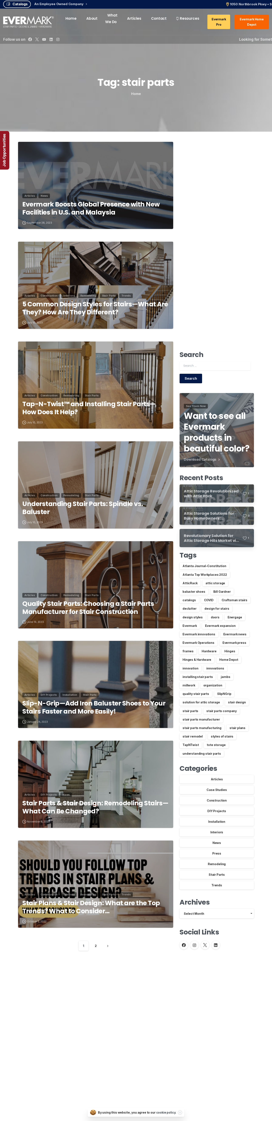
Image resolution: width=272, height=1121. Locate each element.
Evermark (190, 625)
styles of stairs (222, 736)
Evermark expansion (220, 625)
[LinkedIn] (51, 39)
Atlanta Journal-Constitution (204, 566)
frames (188, 651)
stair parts (190, 711)
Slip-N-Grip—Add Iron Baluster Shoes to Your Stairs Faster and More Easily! (93, 707)
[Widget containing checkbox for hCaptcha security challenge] (202, 1078)
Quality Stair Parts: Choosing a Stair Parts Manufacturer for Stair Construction (88, 608)
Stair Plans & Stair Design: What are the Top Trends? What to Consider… (91, 907)
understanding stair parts (202, 753)
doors (215, 617)
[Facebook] (30, 39)
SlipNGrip (224, 694)
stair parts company (221, 711)
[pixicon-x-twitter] (218, 983)
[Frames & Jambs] (56, 983)
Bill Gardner (222, 591)
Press (216, 853)
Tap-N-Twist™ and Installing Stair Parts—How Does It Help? (89, 408)
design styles (193, 617)
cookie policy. (166, 1112)
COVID (209, 600)
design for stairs (216, 608)
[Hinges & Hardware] (63, 983)
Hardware (209, 651)
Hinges (229, 651)
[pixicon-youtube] (233, 983)
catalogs (189, 600)
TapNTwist (191, 745)
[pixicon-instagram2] (225, 983)
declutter (190, 608)
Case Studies (217, 790)
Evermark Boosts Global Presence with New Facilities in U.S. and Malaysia (91, 208)
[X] (37, 39)
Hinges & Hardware (197, 659)
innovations (215, 668)
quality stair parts (196, 694)
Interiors (216, 832)
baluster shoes (194, 591)
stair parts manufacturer (201, 719)
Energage (235, 617)
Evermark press (234, 642)
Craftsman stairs (234, 600)
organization (212, 685)
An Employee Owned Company (59, 4)
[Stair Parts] (33, 983)
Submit (202, 1094)
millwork (189, 685)
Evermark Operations (198, 642)
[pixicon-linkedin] (241, 983)
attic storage (215, 583)
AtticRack (190, 583)
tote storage (216, 745)
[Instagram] (57, 39)
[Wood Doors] (48, 983)
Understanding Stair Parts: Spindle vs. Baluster (82, 508)
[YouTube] (44, 39)
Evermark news (234, 634)
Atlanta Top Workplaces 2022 (205, 574)
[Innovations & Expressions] (71, 983)
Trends (216, 885)
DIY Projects (216, 811)
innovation (190, 668)
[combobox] (217, 913)
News (216, 843)
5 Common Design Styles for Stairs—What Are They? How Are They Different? (95, 308)
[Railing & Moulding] (41, 983)
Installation (216, 821)
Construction (217, 800)
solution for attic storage (201, 702)
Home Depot (228, 659)
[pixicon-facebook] (210, 983)
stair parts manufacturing (202, 728)
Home (136, 94)
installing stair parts (198, 677)
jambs (225, 677)
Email (181, 1057)
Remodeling (217, 864)
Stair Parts (217, 874)
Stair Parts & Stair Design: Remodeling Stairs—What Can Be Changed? (95, 807)
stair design (237, 702)
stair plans (237, 728)
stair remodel (193, 736)
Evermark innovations (199, 634)
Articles (217, 779)
